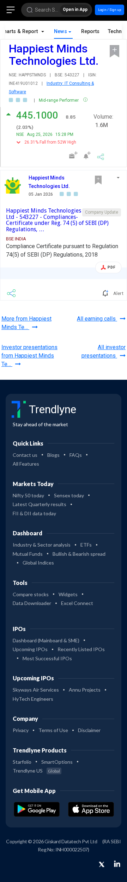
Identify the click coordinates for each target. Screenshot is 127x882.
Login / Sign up (109, 10)
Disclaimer (89, 730)
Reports (90, 31)
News (60, 31)
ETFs (86, 545)
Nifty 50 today (28, 495)
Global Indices (38, 563)
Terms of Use (53, 730)
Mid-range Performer (59, 100)
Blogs (53, 455)
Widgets (68, 594)
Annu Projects (85, 690)
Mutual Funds (28, 554)
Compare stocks (31, 594)
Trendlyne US (36, 771)
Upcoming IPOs (30, 649)
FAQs (75, 455)
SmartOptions (57, 762)
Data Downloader (32, 603)
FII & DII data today (34, 513)
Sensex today (69, 495)
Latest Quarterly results (39, 504)
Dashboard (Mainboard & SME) (46, 640)
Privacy (21, 730)
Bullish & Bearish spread (79, 554)
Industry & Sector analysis (42, 545)
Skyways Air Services (36, 690)
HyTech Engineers (33, 699)
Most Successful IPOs (47, 658)
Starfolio (22, 762)
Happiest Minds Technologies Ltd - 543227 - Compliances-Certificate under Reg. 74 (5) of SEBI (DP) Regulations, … (57, 220)
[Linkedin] (117, 863)
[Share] (100, 156)
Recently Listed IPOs (81, 649)
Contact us (25, 455)
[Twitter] (101, 865)
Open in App (75, 9)
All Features (26, 464)
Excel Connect (77, 603)
